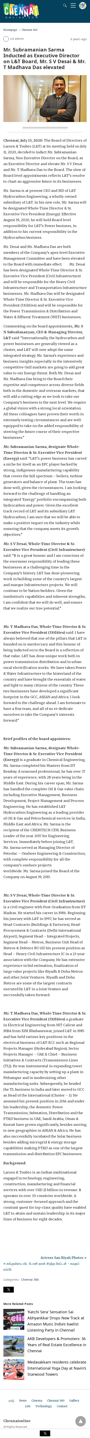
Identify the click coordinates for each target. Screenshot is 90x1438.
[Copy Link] (26, 1231)
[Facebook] (6, 1231)
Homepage (10, 29)
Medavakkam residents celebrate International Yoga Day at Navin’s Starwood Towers (56, 1368)
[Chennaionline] (21, 17)
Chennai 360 (29, 29)
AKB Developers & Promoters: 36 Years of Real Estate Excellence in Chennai (56, 1344)
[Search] (64, 5)
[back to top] (80, 1421)
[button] (8, 1290)
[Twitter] (13, 1231)
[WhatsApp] (20, 1231)
